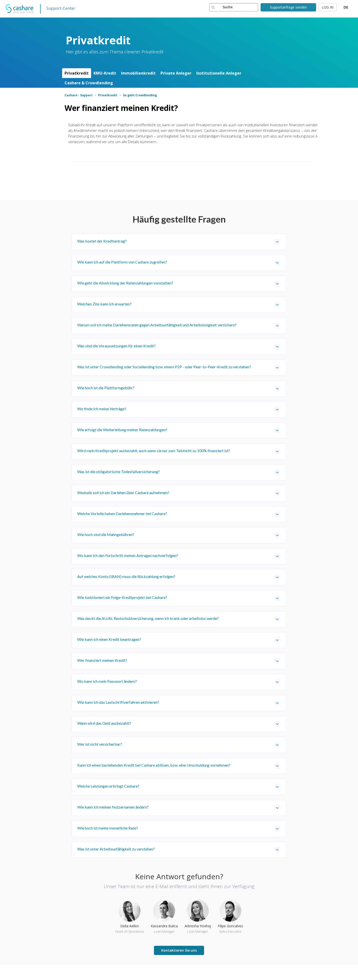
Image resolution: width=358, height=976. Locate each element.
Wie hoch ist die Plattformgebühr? (105, 387)
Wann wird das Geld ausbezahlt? (104, 723)
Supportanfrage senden (288, 7)
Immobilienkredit (138, 73)
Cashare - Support (79, 95)
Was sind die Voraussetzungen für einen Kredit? (116, 345)
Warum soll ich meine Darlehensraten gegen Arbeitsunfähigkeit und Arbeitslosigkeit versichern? (156, 324)
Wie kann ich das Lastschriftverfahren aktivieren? (118, 702)
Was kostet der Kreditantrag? (102, 241)
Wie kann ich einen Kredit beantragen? (109, 639)
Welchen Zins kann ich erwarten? (104, 304)
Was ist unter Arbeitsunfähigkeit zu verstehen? (116, 849)
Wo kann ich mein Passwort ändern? (107, 681)
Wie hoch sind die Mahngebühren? (105, 534)
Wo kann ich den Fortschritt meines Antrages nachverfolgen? (127, 555)
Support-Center (60, 8)
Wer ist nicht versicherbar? (99, 744)
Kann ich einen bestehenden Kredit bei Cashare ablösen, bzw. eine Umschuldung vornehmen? (153, 765)
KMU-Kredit (105, 73)
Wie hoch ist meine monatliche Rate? (107, 828)
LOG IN (327, 7)
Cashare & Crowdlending (89, 83)
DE (346, 7)
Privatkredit (77, 73)
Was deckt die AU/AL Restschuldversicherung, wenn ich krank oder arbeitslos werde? (148, 618)
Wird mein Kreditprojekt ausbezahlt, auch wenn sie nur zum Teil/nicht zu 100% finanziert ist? (153, 450)
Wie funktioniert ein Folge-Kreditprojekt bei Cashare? (122, 597)
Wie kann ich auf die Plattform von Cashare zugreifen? (122, 262)
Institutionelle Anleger (218, 73)
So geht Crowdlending (140, 95)
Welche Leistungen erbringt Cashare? (108, 786)
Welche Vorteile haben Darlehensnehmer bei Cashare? (122, 513)
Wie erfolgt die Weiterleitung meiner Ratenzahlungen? (122, 429)
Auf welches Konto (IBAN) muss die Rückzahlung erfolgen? (126, 576)
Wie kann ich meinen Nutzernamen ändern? (113, 807)
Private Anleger (175, 73)
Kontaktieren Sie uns (179, 950)
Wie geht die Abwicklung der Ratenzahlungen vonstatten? (125, 283)
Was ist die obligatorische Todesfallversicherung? (118, 471)
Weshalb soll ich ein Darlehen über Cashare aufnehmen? (123, 492)
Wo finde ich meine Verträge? (101, 408)
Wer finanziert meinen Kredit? (102, 660)
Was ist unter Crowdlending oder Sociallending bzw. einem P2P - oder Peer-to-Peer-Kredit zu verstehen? (164, 366)
